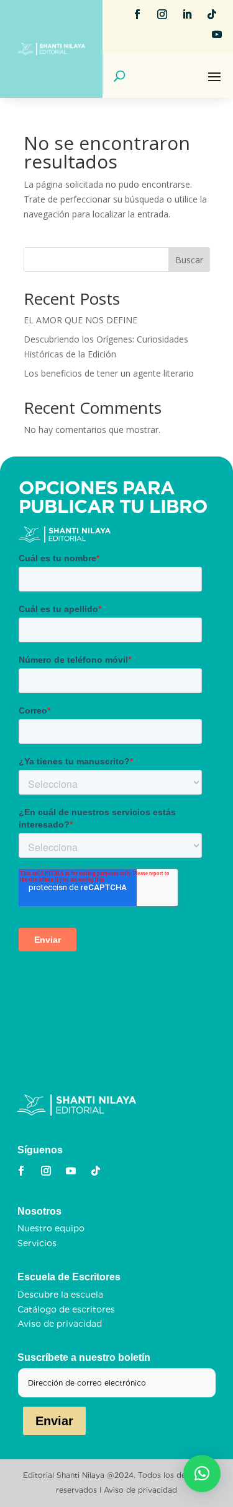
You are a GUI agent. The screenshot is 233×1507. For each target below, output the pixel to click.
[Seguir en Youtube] (217, 34)
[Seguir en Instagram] (162, 14)
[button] (202, 1473)
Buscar (189, 260)
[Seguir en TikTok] (212, 14)
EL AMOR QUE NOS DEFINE (80, 320)
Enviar (54, 1421)
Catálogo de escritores (66, 1309)
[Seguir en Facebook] (137, 14)
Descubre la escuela (60, 1295)
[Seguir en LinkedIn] (187, 14)
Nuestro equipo (51, 1228)
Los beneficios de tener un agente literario (109, 373)
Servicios (37, 1243)
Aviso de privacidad (59, 1324)
